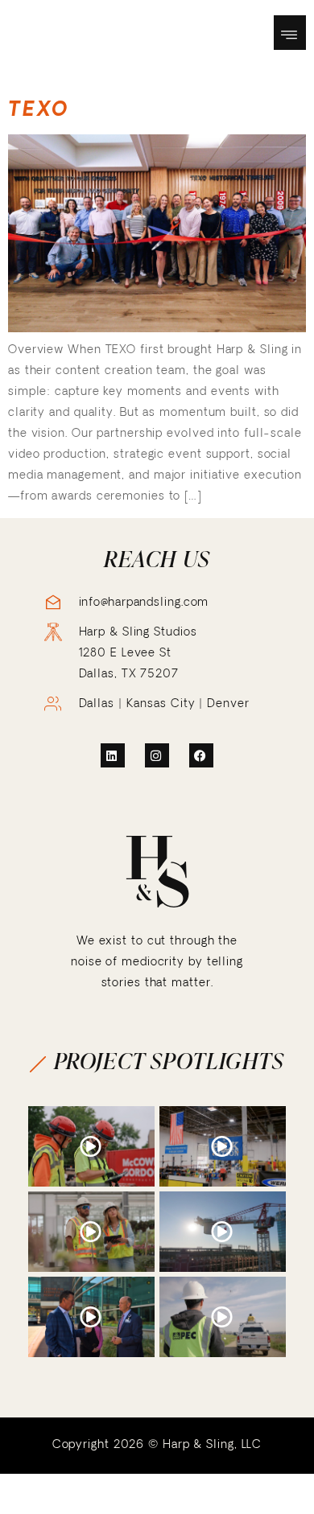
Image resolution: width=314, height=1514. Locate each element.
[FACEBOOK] (201, 755)
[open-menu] (290, 32)
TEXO (38, 108)
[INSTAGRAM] (157, 755)
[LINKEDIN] (113, 755)
